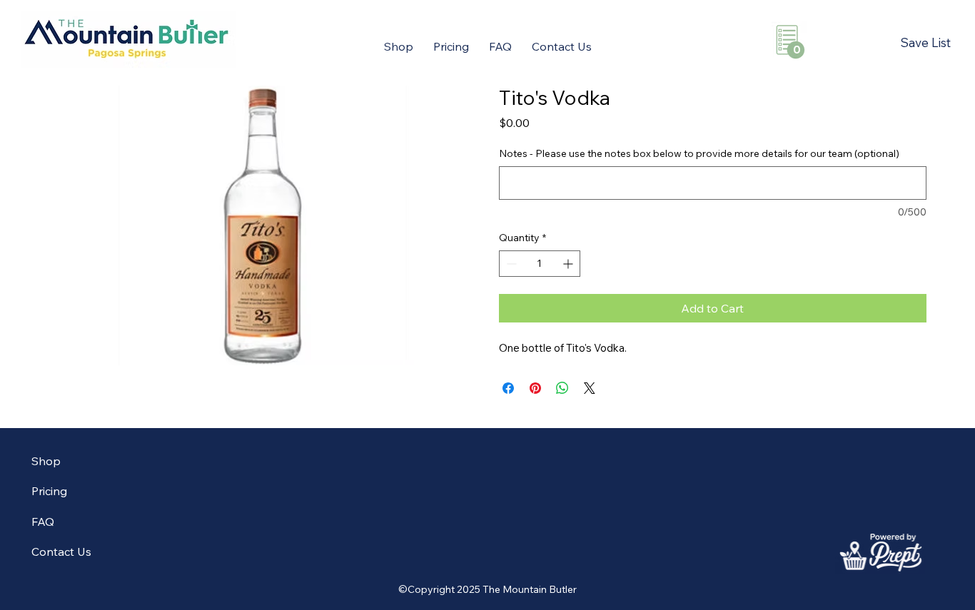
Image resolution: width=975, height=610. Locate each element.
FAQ (42, 521)
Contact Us (61, 551)
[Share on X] (589, 388)
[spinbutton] (539, 263)
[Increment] (569, 263)
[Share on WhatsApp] (562, 388)
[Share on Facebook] (508, 388)
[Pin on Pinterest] (535, 388)
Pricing (49, 491)
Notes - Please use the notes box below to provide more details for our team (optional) (699, 153)
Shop (46, 461)
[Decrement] (510, 263)
